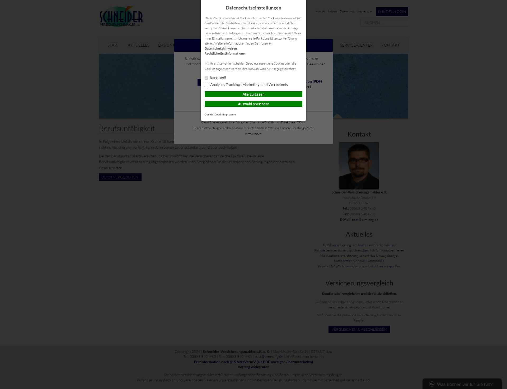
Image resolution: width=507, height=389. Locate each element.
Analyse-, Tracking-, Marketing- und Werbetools (248, 84)
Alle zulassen (254, 94)
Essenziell (217, 77)
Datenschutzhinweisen (221, 48)
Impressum (229, 114)
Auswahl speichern (253, 103)
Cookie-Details (214, 114)
